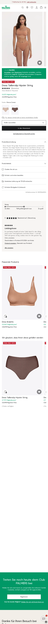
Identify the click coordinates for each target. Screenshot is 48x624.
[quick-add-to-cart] (5, 316)
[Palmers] (6, 7)
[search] (22, 7)
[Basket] (41, 7)
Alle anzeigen (9, 248)
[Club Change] (32, 7)
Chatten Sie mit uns (11, 169)
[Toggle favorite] (39, 62)
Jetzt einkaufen (31, 2)
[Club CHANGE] (36, 7)
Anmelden (7, 72)
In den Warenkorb (24, 128)
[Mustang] (15, 110)
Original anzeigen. (10, 243)
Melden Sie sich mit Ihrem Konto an (32, 602)
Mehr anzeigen (9, 238)
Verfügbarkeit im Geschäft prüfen (24, 134)
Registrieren (18, 72)
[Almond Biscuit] (5, 110)
